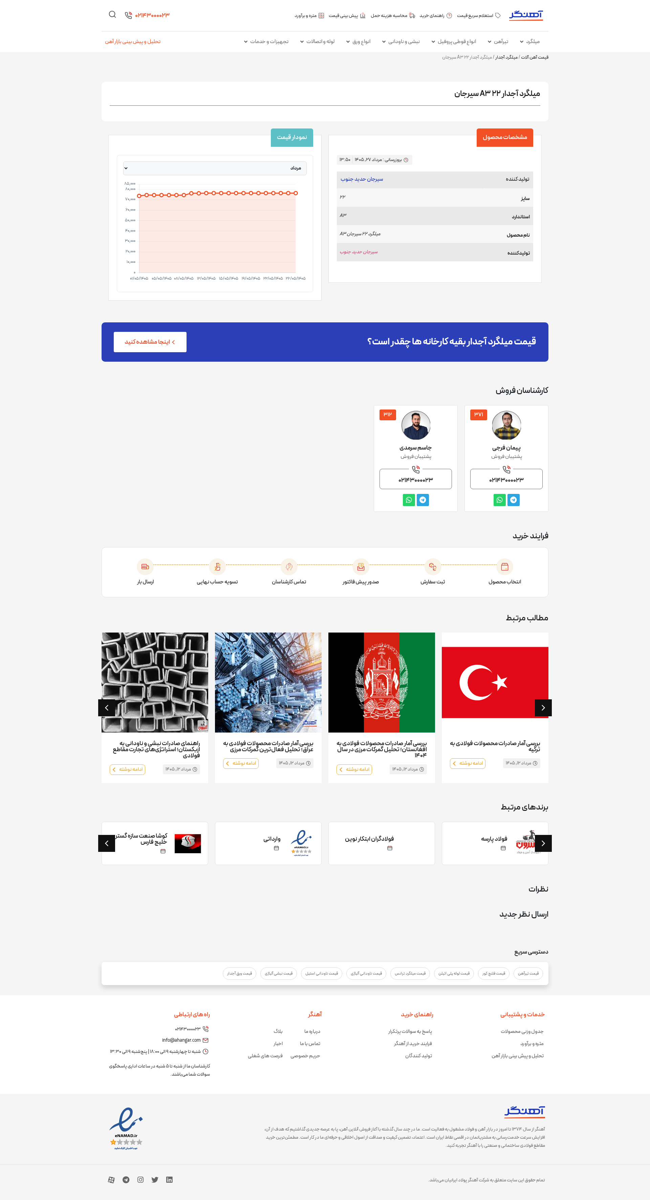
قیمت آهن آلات (534, 57)
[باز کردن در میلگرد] (521, 42)
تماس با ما (310, 1044)
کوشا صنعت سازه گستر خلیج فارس (141, 839)
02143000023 (152, 15)
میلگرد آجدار (506, 57)
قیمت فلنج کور (493, 974)
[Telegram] (126, 1180)
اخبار (278, 1044)
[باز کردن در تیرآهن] (489, 42)
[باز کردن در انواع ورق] (348, 42)
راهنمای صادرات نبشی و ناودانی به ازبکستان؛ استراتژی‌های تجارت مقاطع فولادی (156, 749)
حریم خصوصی (305, 1056)
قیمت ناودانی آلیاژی (366, 974)
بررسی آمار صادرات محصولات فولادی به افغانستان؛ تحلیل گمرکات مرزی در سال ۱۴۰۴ (382, 749)
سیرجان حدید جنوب (362, 179)
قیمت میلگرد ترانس (410, 974)
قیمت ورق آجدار (239, 974)
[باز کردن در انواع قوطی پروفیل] (433, 42)
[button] (106, 707)
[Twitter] (154, 1180)
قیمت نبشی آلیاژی (278, 974)
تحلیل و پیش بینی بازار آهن (132, 42)
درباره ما (312, 1032)
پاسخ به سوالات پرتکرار (410, 1032)
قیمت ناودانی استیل (321, 974)
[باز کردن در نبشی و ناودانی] (384, 42)
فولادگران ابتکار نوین (369, 839)
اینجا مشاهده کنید (147, 342)
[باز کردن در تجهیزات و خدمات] (245, 42)
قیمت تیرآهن (528, 974)
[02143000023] (128, 15)
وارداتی (272, 839)
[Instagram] (140, 1180)
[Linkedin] (169, 1180)
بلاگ (278, 1032)
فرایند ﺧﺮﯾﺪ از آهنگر (413, 1044)
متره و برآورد (532, 1044)
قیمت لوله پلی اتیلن (454, 974)
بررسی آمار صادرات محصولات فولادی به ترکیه (495, 746)
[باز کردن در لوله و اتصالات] (302, 42)
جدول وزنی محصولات (522, 1032)
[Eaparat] (111, 1180)
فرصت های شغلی (265, 1056)
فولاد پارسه (494, 839)
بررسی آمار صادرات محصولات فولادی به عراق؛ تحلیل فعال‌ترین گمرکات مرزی (268, 746)
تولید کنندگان (418, 1056)
